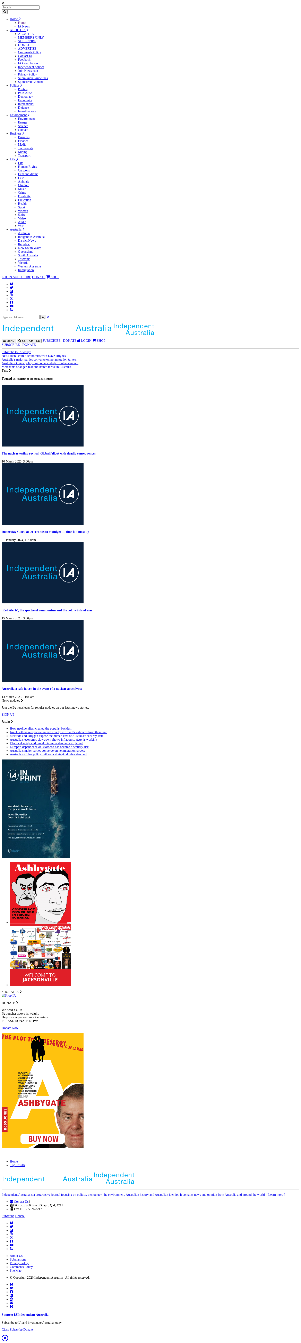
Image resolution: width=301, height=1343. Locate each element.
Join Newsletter (28, 70)
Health (22, 203)
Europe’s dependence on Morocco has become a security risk (49, 747)
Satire (21, 214)
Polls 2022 (25, 93)
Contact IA (25, 56)
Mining (22, 152)
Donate (20, 1216)
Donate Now (10, 1028)
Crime (22, 192)
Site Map (16, 1270)
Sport (21, 207)
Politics (15, 85)
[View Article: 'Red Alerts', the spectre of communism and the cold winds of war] (43, 602)
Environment (18, 115)
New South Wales (29, 248)
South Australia (28, 255)
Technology (25, 148)
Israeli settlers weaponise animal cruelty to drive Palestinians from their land (58, 732)
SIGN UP (8, 714)
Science (23, 126)
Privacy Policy (27, 74)
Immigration (26, 270)
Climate (23, 129)
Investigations (27, 111)
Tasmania (24, 259)
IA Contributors (28, 63)
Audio (22, 222)
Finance (23, 141)
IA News (24, 26)
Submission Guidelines (33, 78)
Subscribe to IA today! (16, 352)
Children (23, 185)
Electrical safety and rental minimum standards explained (46, 743)
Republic (24, 244)
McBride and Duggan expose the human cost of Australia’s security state (56, 736)
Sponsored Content (30, 81)
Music (22, 189)
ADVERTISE (27, 48)
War (20, 225)
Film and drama (28, 174)
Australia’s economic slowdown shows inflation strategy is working (53, 739)
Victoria (23, 262)
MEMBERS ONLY (31, 37)
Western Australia (29, 266)
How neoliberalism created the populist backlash (41, 728)
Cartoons (24, 170)
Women (23, 211)
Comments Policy (29, 52)
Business (16, 133)
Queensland (25, 251)
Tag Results (17, 1165)
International (26, 104)
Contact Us (20, 1201)
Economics (25, 100)
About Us (16, 1255)
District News (27, 240)
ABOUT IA (18, 30)
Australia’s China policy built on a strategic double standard (40, 363)
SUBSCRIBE (27, 41)
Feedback (24, 59)
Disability (24, 196)
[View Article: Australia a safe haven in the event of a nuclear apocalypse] (43, 680)
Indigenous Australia (31, 237)
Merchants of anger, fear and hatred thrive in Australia (36, 367)
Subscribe (8, 1216)
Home (14, 19)
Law (21, 177)
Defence (23, 107)
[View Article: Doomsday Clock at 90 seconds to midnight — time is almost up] (43, 523)
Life (13, 159)
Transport (24, 155)
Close (5, 1329)
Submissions (18, 1259)
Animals (23, 181)
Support (25, 1314)
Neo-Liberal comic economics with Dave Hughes (34, 355)
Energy (22, 122)
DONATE (25, 45)
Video (22, 218)
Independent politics (31, 67)
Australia (16, 229)
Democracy (25, 96)
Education (24, 200)
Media (22, 144)
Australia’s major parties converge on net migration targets (39, 359)
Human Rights (27, 166)
